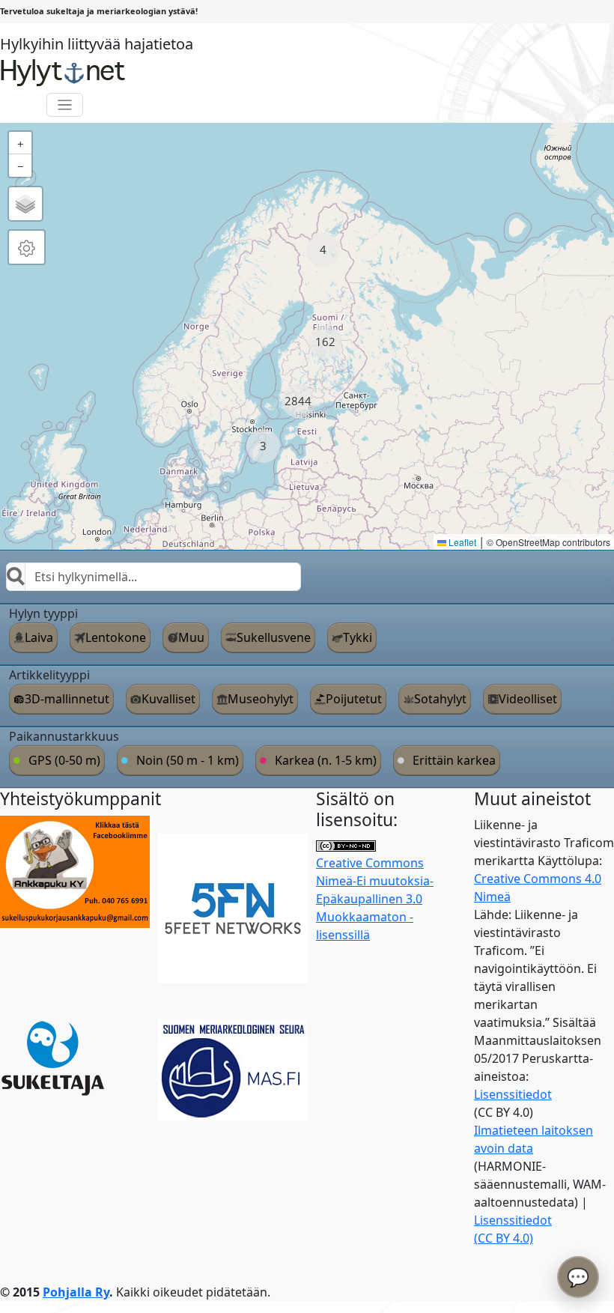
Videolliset (528, 699)
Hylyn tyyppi (43, 613)
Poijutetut (354, 699)
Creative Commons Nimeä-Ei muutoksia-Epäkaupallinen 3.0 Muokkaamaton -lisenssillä (375, 899)
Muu (191, 637)
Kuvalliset (168, 699)
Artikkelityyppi (49, 675)
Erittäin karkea (454, 760)
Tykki (357, 637)
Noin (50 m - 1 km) (187, 760)
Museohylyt (261, 699)
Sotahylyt (440, 699)
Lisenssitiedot (513, 1094)
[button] (323, 250)
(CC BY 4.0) (503, 1238)
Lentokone (115, 637)
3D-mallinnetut (67, 699)
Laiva (39, 637)
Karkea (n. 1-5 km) (326, 760)
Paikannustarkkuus (64, 736)
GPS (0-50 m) (64, 760)
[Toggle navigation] (64, 105)
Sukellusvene (274, 637)
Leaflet (461, 542)
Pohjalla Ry (76, 1292)
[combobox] (153, 577)
